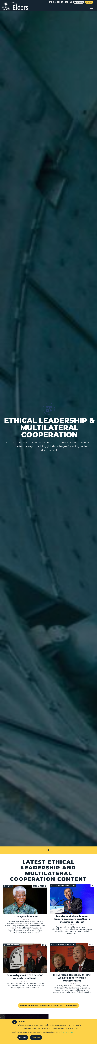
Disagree (36, 1037)
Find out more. (66, 1032)
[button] (91, 7)
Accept (22, 1037)
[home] (17, 6)
